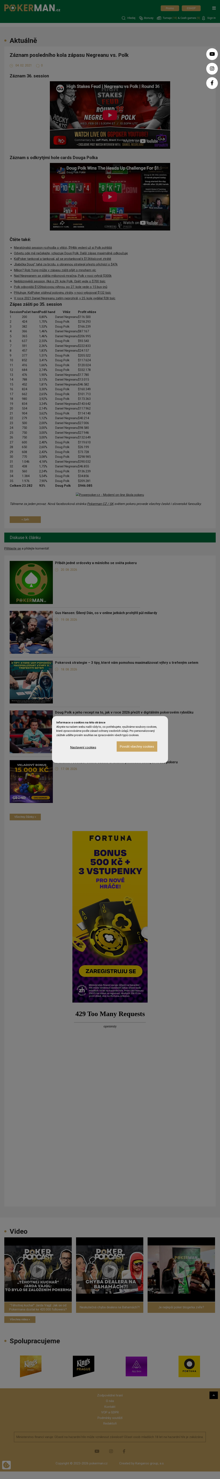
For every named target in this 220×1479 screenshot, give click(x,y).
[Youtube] (212, 54)
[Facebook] (212, 83)
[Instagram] (212, 69)
